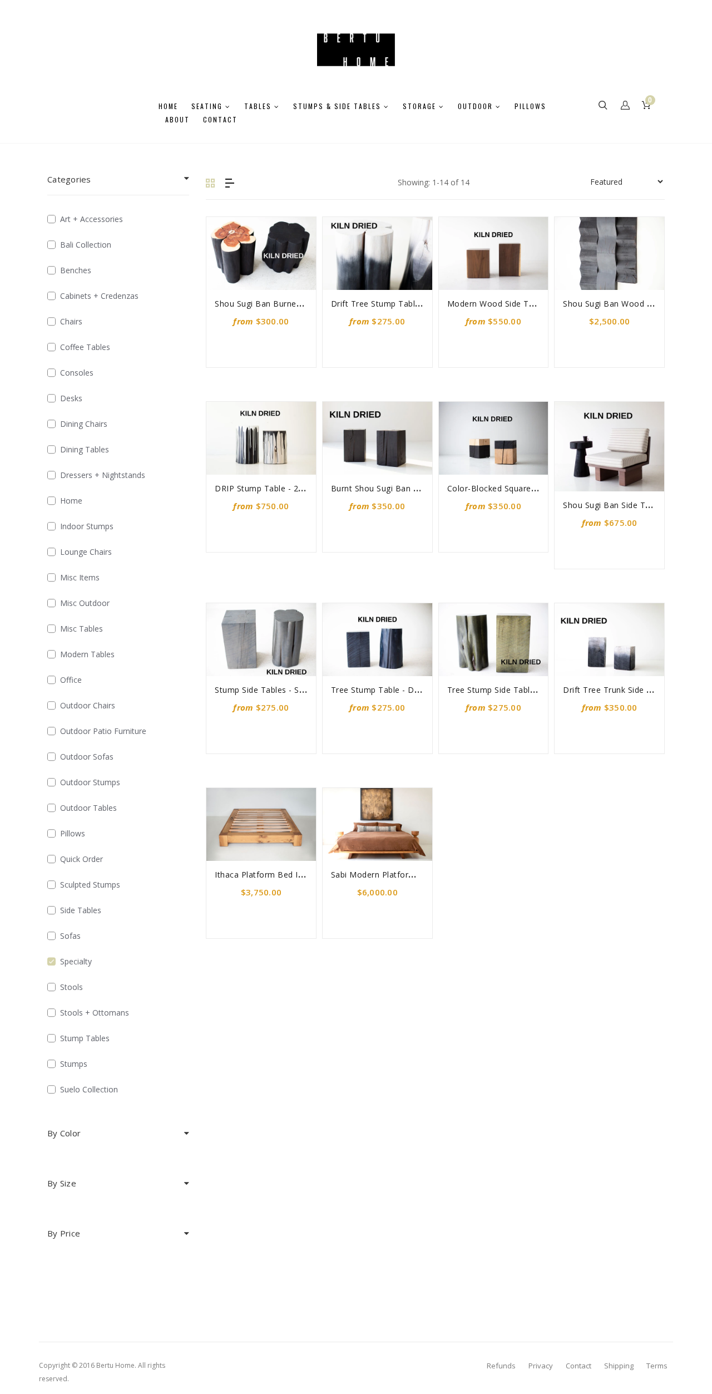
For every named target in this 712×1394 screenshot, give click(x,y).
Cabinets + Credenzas (99, 295)
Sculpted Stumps (90, 884)
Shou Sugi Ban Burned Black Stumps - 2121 (299, 303)
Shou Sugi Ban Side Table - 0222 (626, 505)
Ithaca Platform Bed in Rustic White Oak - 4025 (306, 874)
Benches (75, 270)
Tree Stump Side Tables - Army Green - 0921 (533, 689)
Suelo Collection (89, 1089)
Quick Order (81, 859)
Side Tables (80, 910)
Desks (71, 398)
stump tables (85, 1038)
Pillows (72, 833)
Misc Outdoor (85, 603)
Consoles (76, 372)
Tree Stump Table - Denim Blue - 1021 (405, 689)
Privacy (540, 1366)
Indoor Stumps (86, 526)
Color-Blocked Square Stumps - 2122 (518, 488)
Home (71, 500)
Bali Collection (85, 244)
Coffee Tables (85, 347)
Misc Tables (81, 628)
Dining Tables (84, 449)
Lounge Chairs (86, 551)
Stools (71, 987)
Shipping (619, 1366)
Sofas (70, 935)
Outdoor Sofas (86, 756)
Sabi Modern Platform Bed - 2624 (396, 874)
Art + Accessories (91, 219)
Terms (657, 1366)
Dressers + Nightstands (102, 475)
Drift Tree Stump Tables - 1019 (391, 303)
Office (71, 679)
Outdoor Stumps (90, 782)
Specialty (76, 961)
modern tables (87, 654)
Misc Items (80, 577)
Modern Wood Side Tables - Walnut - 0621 (529, 303)
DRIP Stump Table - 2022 (264, 488)
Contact (578, 1366)
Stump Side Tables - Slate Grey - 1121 (288, 689)
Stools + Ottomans (94, 1012)
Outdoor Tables (88, 807)
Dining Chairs (83, 423)
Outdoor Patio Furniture (103, 731)
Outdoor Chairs (87, 705)
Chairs (71, 321)
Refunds (501, 1366)
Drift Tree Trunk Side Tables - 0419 (631, 689)
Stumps (73, 1063)
